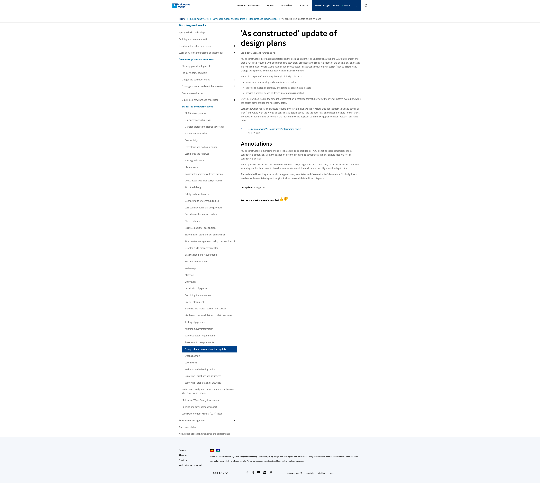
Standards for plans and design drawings (205, 234)
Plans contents (192, 221)
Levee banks (191, 362)
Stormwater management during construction (208, 241)
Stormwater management (192, 420)
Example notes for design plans (200, 227)
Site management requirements (201, 254)
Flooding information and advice (195, 45)
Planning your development (196, 66)
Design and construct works (196, 79)
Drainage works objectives (198, 119)
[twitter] (253, 473)
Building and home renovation (194, 39)
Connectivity (191, 140)
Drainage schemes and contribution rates (202, 86)
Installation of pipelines (197, 288)
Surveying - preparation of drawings (203, 382)
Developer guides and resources (228, 18)
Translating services (292, 473)
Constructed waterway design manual (204, 173)
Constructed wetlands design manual (203, 180)
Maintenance (191, 167)
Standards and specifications (263, 18)
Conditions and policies (193, 93)
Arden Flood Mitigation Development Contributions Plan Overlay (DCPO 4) (208, 391)
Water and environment (248, 5)
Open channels (192, 355)
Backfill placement (194, 301)
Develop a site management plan (201, 247)
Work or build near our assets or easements (201, 52)
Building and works (199, 18)
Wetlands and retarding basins (200, 369)
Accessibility (310, 473)
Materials (189, 274)
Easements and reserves (197, 153)
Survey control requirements (199, 342)
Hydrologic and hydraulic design (201, 146)
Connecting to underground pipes (202, 200)
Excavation (190, 281)
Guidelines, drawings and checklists (200, 99)
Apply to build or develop (192, 32)
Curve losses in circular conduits (201, 214)
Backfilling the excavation (198, 295)
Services (270, 5)
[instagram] (270, 473)
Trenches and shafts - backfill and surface (205, 308)
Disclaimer (322, 473)
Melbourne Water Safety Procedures (200, 400)
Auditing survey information (199, 328)
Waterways (190, 268)
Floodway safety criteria (197, 133)
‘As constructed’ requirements (200, 335)
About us (304, 5)
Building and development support (199, 406)
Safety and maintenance (197, 194)
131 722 (223, 473)
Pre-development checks (194, 72)
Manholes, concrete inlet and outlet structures (208, 315)
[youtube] (259, 473)
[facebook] (247, 473)
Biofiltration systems (195, 113)
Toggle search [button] (366, 5)
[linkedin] (264, 473)
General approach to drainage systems (204, 126)
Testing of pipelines (194, 322)
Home (182, 18)
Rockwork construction (196, 261)
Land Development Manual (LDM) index (202, 413)
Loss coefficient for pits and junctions (203, 207)
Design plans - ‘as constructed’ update (205, 349)
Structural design (193, 187)
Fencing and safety (194, 160)
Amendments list (187, 426)
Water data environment (190, 465)
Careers (182, 450)
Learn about (287, 5)
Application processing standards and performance (205, 433)
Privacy (332, 473)
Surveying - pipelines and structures (203, 375)
